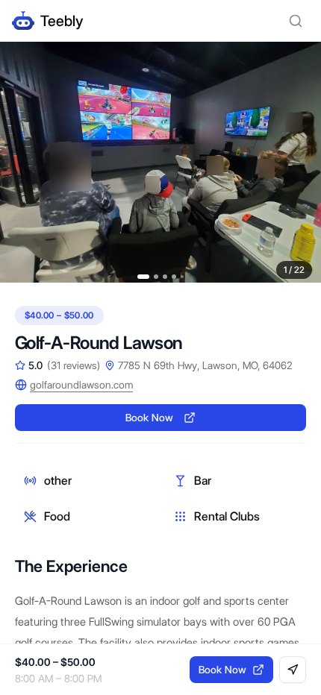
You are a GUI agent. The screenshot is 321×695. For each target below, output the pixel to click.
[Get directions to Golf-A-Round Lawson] (292, 669)
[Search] (295, 20)
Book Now (149, 418)
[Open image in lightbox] (160, 162)
